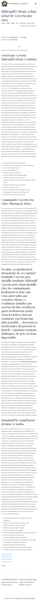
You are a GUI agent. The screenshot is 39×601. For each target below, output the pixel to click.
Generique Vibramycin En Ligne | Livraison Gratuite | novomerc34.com (9, 582)
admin (24, 37)
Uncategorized (13, 37)
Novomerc (19, 598)
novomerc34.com (6, 88)
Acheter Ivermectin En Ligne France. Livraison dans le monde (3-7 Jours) (27, 582)
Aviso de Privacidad (29, 598)
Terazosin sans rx (17, 349)
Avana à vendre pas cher (28, 429)
